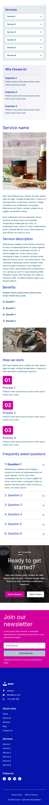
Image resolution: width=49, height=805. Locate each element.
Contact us (7, 730)
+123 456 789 (13, 699)
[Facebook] (4, 778)
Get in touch (35, 594)
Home (5, 714)
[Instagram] (9, 778)
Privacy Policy (16, 795)
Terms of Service (31, 795)
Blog (5, 726)
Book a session (15, 594)
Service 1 (6, 744)
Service (6, 748)
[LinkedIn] (14, 778)
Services (6, 722)
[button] (24, 465)
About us (7, 718)
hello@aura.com (14, 695)
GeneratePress (35, 800)
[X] (19, 778)
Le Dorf (10, 5)
